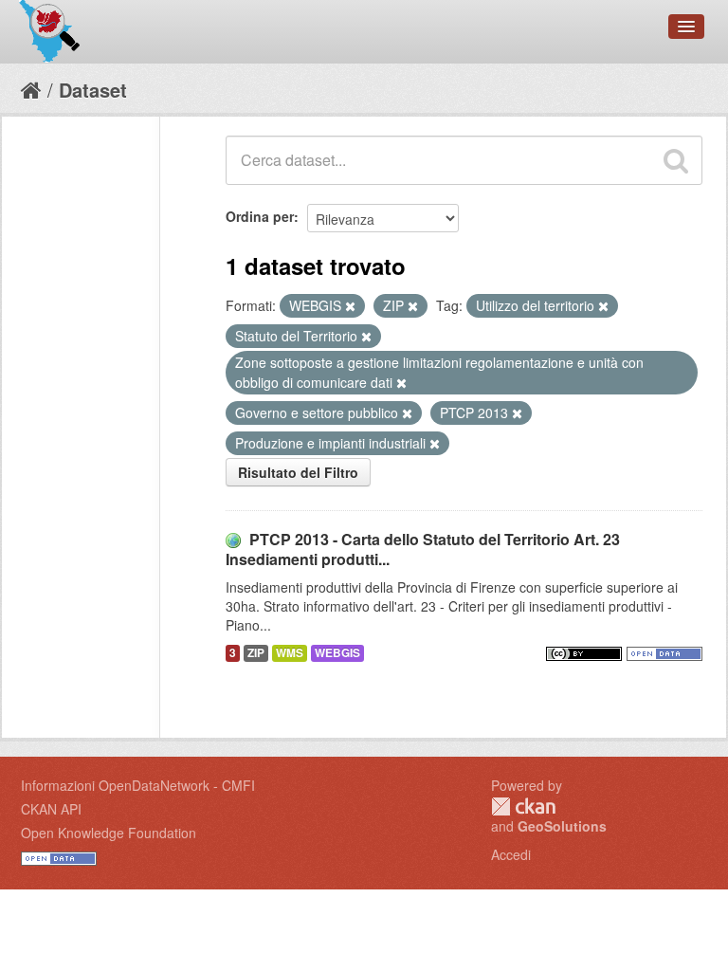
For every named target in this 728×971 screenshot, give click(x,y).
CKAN (523, 806)
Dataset (93, 89)
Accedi (511, 854)
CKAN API (51, 808)
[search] (676, 160)
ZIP (255, 653)
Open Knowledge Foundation (108, 832)
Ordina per (260, 216)
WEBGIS (337, 653)
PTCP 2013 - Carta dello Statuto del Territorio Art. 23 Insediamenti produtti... (423, 549)
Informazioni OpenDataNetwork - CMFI (138, 785)
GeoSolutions (562, 825)
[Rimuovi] (350, 306)
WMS (289, 653)
